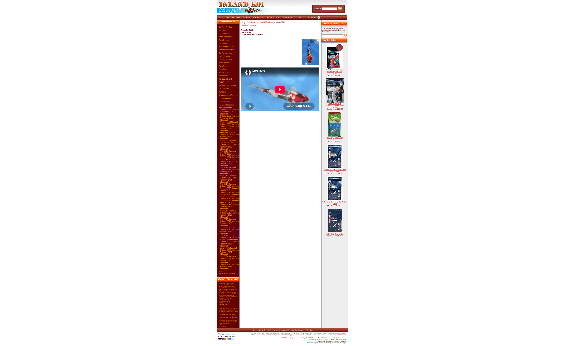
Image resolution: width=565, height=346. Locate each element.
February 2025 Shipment (226, 261)
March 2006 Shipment (229, 122)
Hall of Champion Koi (227, 85)
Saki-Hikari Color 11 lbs (334, 234)
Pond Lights (223, 69)
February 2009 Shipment (226, 138)
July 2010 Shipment (228, 153)
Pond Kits (222, 92)
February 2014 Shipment (226, 181)
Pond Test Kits (224, 63)
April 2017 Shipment (228, 203)
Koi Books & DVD (226, 79)
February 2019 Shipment (226, 216)
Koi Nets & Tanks (225, 60)
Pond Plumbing (225, 72)
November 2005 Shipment (226, 119)
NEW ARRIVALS (258, 17)
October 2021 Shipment (229, 238)
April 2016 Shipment (228, 196)
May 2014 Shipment (228, 184)
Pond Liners (223, 76)
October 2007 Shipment (229, 126)
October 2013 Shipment (229, 178)
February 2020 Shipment (226, 224)
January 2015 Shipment (229, 188)
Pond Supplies (224, 66)
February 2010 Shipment (226, 148)
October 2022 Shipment (229, 242)
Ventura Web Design (339, 342)
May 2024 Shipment (228, 256)
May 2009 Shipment (228, 141)
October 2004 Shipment (229, 110)
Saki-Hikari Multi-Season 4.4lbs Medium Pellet (335, 170)
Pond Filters (223, 43)
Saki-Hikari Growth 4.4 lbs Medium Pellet (334, 203)
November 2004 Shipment (226, 113)
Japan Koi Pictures (226, 105)
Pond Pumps (224, 40)
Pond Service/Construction (227, 272)
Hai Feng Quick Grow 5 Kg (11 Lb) (335, 138)
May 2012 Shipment (228, 168)
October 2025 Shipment (229, 264)
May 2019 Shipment (228, 219)
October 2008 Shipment (229, 135)
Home (243, 22)
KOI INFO (246, 17)
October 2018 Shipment (229, 213)
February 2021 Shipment (226, 232)
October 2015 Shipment (229, 192)
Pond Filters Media (226, 47)
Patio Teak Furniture (227, 82)
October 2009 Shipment (229, 145)
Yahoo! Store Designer (326, 342)
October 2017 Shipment (229, 205)
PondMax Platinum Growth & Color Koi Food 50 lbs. (335, 105)
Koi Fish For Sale (225, 27)
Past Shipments (225, 108)
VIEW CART (312, 17)
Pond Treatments (225, 37)
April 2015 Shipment (228, 190)
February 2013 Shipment (226, 173)
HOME (221, 17)
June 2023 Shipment (228, 248)
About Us (294, 330)
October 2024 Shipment (229, 258)
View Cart (309, 330)
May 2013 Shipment (228, 176)
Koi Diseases (224, 89)
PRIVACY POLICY (273, 17)
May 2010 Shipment (228, 151)
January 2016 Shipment (229, 194)
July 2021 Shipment (228, 236)
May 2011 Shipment (228, 159)
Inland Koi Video (225, 98)
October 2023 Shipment (229, 250)
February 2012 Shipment (226, 164)
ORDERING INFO (233, 17)
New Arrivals (276, 330)
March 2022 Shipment (229, 240)
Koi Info (269, 330)
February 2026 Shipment (226, 268)
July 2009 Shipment (228, 143)
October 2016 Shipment (229, 198)
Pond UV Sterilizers (226, 50)
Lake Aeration (224, 56)
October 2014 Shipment (229, 186)
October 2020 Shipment (229, 229)
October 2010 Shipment (229, 155)
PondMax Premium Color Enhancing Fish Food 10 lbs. (335, 71)
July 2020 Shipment (228, 227)
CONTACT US (300, 17)
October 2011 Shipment (229, 161)
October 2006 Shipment (229, 124)
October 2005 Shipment (229, 116)
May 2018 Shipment (228, 211)
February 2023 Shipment (226, 245)
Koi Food (222, 30)
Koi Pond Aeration (226, 53)
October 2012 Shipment (229, 170)
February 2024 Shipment (226, 253)
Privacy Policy (285, 330)
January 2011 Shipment (229, 157)
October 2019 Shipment (229, 221)
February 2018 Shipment (226, 208)
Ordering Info (261, 330)
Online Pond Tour (226, 102)
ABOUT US (287, 17)
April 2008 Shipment (228, 132)
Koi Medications (225, 34)
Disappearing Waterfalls (228, 95)
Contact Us (301, 330)
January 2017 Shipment (229, 201)
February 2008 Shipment (226, 129)
